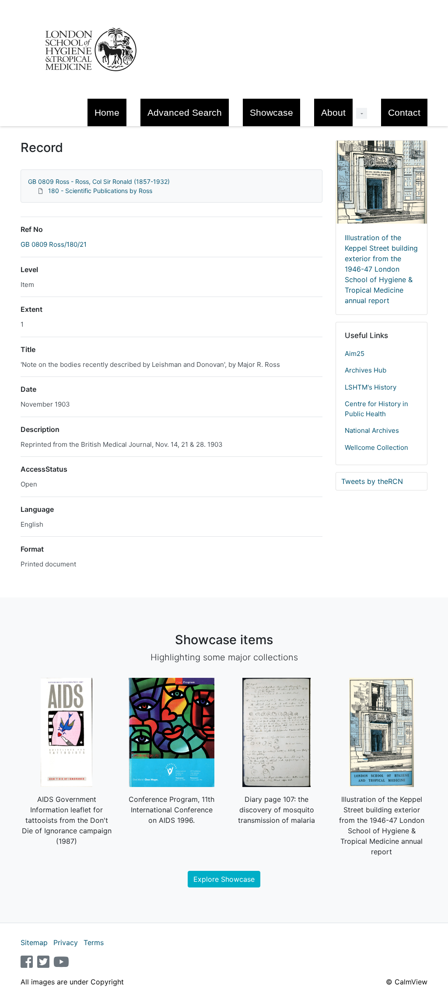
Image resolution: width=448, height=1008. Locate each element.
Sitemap (34, 942)
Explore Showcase (224, 879)
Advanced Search (184, 112)
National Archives (372, 430)
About (333, 112)
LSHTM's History (370, 387)
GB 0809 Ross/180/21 (54, 244)
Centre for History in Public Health (376, 409)
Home (106, 112)
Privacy (65, 942)
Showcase (271, 112)
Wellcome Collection (376, 447)
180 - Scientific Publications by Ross (100, 190)
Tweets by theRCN (372, 481)
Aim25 (354, 353)
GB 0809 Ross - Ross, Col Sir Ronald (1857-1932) (99, 181)
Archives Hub (365, 370)
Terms (94, 942)
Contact (404, 112)
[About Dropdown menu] (361, 113)
